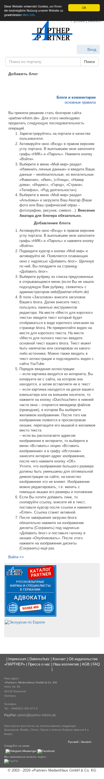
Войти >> (16, 557)
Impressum (17, 659)
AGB (86, 664)
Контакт (59, 659)
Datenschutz (39, 659)
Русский (73, 741)
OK (84, 8)
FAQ (96, 664)
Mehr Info (29, 15)
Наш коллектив (66, 664)
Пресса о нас (39, 664)
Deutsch (86, 741)
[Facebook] (46, 751)
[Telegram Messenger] (21, 751)
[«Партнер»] (52, 30)
